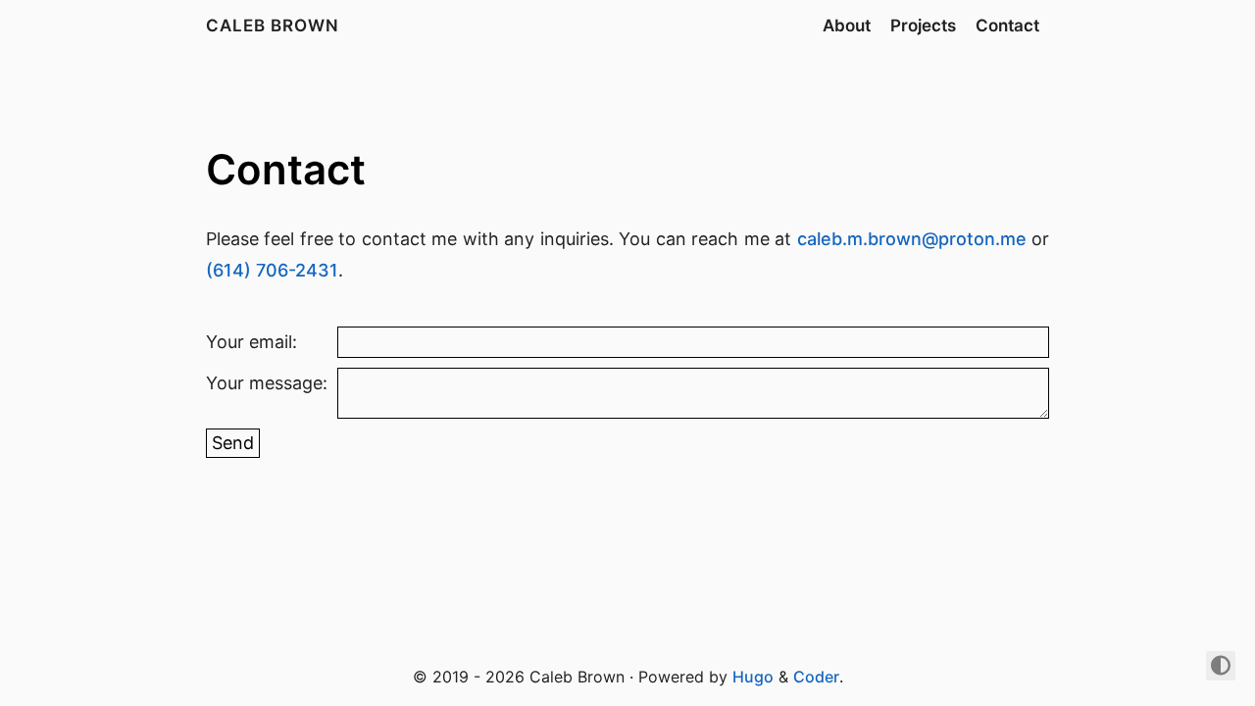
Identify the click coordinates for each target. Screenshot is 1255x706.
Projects (923, 25)
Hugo (753, 676)
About (847, 25)
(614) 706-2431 (272, 270)
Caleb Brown (272, 25)
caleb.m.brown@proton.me (912, 238)
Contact (1007, 25)
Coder (816, 676)
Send (233, 442)
